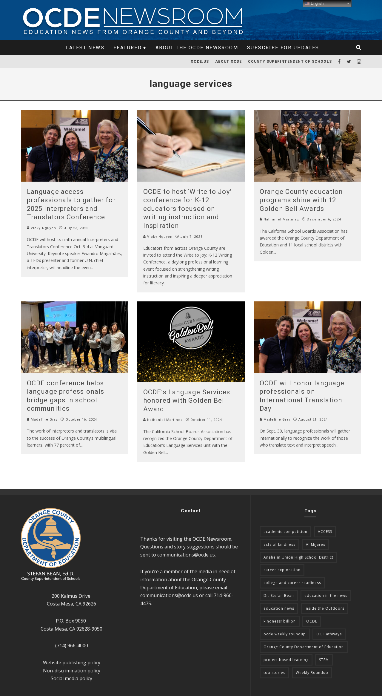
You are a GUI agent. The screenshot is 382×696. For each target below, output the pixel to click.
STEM (324, 659)
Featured (127, 47)
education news (279, 608)
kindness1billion (280, 621)
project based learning (286, 659)
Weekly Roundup (312, 672)
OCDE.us (200, 61)
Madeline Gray (44, 419)
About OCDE (228, 61)
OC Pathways (329, 634)
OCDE (311, 621)
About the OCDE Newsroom (196, 47)
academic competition (285, 531)
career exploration (282, 569)
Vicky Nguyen (43, 228)
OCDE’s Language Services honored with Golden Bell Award (186, 400)
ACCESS (325, 531)
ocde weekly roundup (285, 634)
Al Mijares (315, 544)
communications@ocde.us (186, 554)
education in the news (325, 595)
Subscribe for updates (283, 47)
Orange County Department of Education (304, 646)
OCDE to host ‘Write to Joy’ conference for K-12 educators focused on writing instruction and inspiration (187, 208)
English (316, 3)
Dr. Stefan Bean (279, 595)
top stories (274, 672)
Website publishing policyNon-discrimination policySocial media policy (71, 670)
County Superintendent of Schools (290, 61)
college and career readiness (292, 582)
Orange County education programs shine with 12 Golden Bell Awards (301, 200)
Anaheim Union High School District (298, 557)
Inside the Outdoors (324, 608)
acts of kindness (279, 544)
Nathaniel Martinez (280, 219)
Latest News (85, 47)
